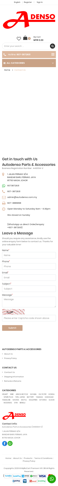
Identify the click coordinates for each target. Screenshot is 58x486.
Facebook (4, 443)
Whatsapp (10, 443)
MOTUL (24, 400)
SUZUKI (51, 400)
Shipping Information (14, 376)
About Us (8, 354)
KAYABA (33, 394)
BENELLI (22, 402)
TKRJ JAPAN (20, 397)
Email (5, 272)
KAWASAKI (49, 397)
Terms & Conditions (43, 458)
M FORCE (43, 400)
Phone (6, 261)
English (17, 2)
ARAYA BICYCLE (22, 394)
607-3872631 (23, 54)
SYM (16, 402)
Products (28, 458)
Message (7, 295)
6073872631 (13, 185)
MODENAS (8, 402)
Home (7, 70)
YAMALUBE (6, 400)
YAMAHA (39, 397)
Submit (12, 327)
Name (5, 250)
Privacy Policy (10, 358)
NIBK (12, 394)
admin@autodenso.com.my (22, 197)
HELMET (5, 394)
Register (28, 2)
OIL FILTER (42, 394)
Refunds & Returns (12, 381)
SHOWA (16, 400)
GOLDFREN (33, 400)
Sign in (40, 2)
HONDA (51, 394)
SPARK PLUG (8, 397)
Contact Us (20, 70)
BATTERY (30, 397)
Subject (6, 283)
